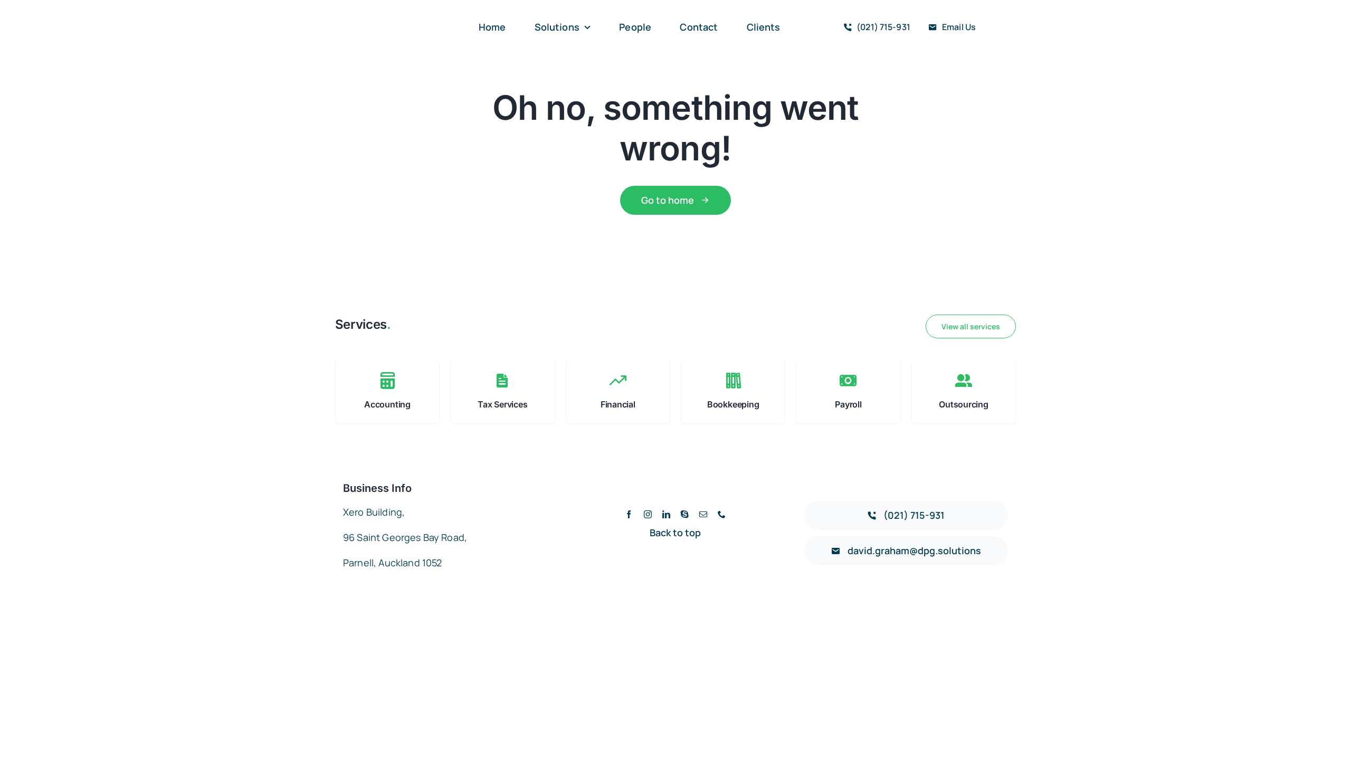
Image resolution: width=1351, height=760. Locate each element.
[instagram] (648, 514)
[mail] (703, 514)
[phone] (722, 514)
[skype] (685, 514)
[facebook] (629, 514)
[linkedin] (666, 514)
